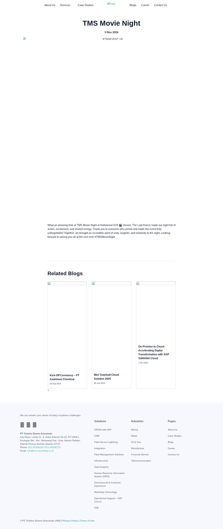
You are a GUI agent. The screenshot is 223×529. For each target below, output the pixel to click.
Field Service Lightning (106, 442)
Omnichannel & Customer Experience (107, 484)
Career (145, 5)
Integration (99, 448)
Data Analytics (101, 467)
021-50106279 (52, 447)
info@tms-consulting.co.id (40, 450)
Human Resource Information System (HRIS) (109, 475)
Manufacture (137, 448)
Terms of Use (87, 520)
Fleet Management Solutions (109, 454)
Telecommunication (141, 460)
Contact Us (160, 5)
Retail (134, 436)
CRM (96, 436)
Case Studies (85, 5)
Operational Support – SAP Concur (108, 500)
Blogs (133, 5)
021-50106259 (35, 447)
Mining (134, 429)
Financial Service (140, 454)
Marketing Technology (105, 492)
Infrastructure (101, 460)
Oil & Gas (136, 442)
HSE (96, 507)
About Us (49, 5)
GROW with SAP (102, 429)
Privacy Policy (70, 520)
